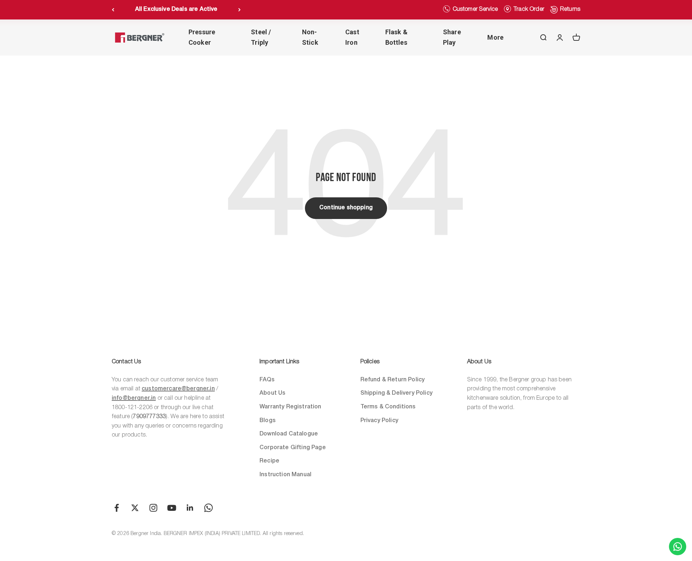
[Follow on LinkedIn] (190, 508)
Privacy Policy (379, 420)
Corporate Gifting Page (293, 447)
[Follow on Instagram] (153, 508)
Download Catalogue (289, 434)
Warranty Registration (290, 406)
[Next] (239, 10)
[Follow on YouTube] (172, 508)
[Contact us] (677, 546)
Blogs (268, 420)
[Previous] (113, 10)
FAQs (267, 379)
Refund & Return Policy (392, 379)
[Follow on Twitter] (135, 508)
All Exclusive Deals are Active (176, 9)
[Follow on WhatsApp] (208, 508)
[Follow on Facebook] (116, 508)
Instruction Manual (285, 474)
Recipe (269, 461)
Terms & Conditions (388, 406)
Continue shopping (346, 207)
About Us (272, 393)
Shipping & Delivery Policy (396, 393)
